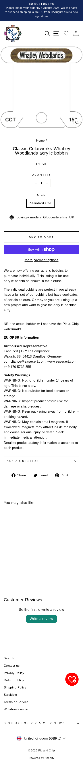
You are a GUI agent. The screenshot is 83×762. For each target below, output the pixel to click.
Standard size (40, 203)
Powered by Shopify (41, 758)
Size (41, 194)
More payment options (41, 260)
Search (9, 658)
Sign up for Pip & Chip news (34, 723)
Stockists (10, 694)
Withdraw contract (17, 709)
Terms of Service (16, 702)
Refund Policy (14, 680)
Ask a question (23, 460)
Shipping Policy (15, 687)
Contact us (12, 665)
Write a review (41, 619)
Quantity (41, 174)
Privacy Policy (14, 673)
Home (40, 140)
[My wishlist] (66, 33)
